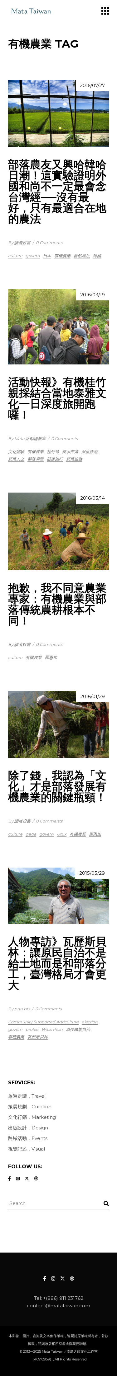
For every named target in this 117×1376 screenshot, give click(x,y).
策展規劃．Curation (29, 1107)
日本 (47, 255)
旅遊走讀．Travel (27, 1096)
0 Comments (49, 242)
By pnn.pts (19, 1008)
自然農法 (82, 255)
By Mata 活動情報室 (27, 438)
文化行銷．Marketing (32, 1117)
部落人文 (16, 458)
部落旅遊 (74, 458)
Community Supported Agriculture (43, 1021)
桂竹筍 (53, 451)
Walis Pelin (52, 1029)
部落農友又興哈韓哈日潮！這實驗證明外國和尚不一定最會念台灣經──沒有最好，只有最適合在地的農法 (57, 191)
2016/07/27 (92, 85)
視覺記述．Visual (26, 1149)
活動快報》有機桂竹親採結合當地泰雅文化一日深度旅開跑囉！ (57, 398)
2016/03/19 (92, 295)
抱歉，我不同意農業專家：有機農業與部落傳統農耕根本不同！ (57, 604)
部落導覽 (35, 458)
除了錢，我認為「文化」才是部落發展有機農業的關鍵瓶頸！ (57, 786)
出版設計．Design (28, 1128)
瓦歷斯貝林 (37, 1036)
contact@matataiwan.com (58, 1306)
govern (33, 255)
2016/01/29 (92, 696)
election (90, 1021)
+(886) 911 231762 (63, 1298)
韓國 (97, 255)
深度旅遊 (89, 451)
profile (32, 1029)
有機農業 (62, 255)
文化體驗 (16, 451)
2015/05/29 (92, 873)
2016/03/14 (92, 498)
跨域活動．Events (27, 1138)
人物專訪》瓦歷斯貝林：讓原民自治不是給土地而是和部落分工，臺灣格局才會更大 (57, 963)
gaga (31, 834)
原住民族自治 (78, 1029)
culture (15, 255)
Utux (61, 834)
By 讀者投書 (19, 242)
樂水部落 (70, 451)
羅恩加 (51, 657)
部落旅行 (55, 458)
